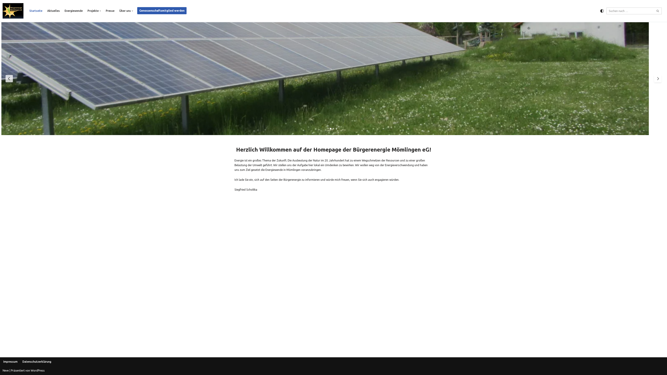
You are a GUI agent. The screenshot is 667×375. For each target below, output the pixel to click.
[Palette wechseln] (602, 11)
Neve (6, 370)
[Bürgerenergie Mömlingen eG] (13, 11)
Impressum (10, 361)
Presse (110, 10)
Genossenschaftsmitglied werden (161, 10)
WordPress (38, 370)
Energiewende (74, 10)
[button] (100, 11)
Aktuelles (53, 10)
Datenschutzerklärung (36, 361)
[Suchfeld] (658, 10)
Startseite (35, 10)
